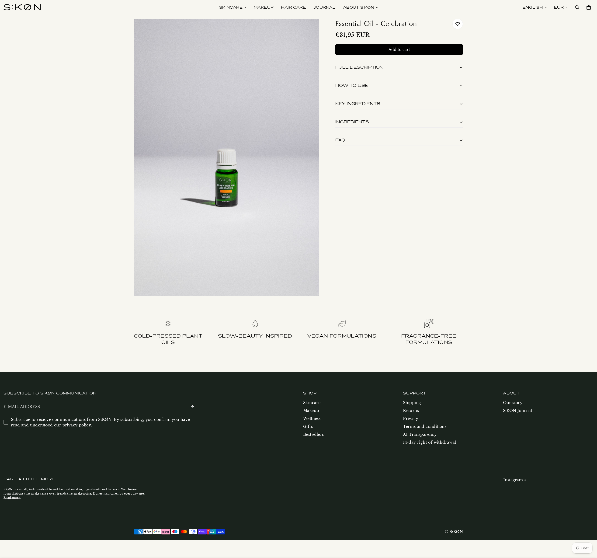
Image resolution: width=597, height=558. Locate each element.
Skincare (311, 402)
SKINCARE (231, 7)
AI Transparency (420, 434)
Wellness (311, 418)
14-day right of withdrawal (429, 442)
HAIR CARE (293, 7)
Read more (11, 497)
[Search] (577, 7)
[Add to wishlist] (457, 24)
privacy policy (76, 425)
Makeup (311, 410)
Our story (513, 402)
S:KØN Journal (517, 410)
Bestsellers (313, 434)
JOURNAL (324, 7)
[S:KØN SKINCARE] (22, 7)
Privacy (410, 418)
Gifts (308, 426)
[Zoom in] (310, 28)
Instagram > (514, 480)
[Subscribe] (188, 406)
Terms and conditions (424, 426)
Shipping (412, 402)
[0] (587, 7)
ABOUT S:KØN (358, 7)
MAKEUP (264, 7)
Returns (411, 410)
